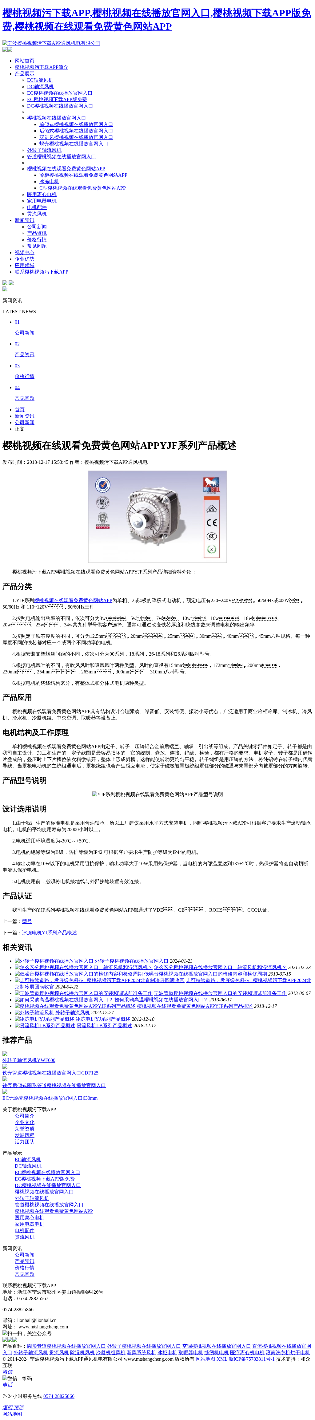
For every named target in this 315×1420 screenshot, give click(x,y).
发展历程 (24, 1135)
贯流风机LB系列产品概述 (104, 1025)
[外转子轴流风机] (34, 1012)
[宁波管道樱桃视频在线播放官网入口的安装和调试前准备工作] (84, 993)
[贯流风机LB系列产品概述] (45, 1025)
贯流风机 (37, 213)
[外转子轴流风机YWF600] (4, 1054)
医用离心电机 (42, 194)
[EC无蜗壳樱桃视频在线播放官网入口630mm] (4, 1092)
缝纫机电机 (216, 1352)
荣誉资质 (24, 1128)
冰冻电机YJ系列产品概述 (49, 932)
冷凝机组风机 (111, 1352)
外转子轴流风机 (44, 150)
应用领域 (24, 265)
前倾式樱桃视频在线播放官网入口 (76, 124)
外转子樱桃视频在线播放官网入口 (132, 961)
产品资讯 (37, 233)
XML (222, 1359)
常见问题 (37, 246)
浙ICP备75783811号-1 (252, 1359)
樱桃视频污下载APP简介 (41, 67)
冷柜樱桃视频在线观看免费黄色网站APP (83, 175)
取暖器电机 (190, 1352)
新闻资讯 (24, 220)
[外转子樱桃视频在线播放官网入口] (54, 961)
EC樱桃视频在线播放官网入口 (60, 93)
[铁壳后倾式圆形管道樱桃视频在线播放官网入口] (4, 1079)
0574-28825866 (58, 1396)
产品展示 (24, 73)
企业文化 (24, 1122)
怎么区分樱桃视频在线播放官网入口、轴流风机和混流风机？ (220, 967)
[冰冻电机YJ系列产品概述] (44, 1019)
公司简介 (24, 1115)
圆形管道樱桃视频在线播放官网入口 (66, 1346)
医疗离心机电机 (247, 1352)
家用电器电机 (42, 200)
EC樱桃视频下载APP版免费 (57, 99)
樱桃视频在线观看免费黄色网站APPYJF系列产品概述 (195, 1006)
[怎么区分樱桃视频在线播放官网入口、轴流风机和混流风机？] (84, 967)
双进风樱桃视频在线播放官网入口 (76, 137)
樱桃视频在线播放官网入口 (56, 117)
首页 (20, 409)
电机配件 (37, 207)
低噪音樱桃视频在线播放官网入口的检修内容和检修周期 (205, 973)
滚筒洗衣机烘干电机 (288, 1352)
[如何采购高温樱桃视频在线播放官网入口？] (64, 999)
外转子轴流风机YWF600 (28, 1060)
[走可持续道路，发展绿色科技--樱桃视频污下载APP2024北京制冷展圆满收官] (100, 980)
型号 (27, 921)
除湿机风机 (82, 1352)
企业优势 (24, 259)
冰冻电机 (49, 181)
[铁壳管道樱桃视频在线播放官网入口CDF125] (4, 1067)
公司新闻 (37, 226)
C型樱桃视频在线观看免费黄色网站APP (82, 188)
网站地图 (205, 1359)
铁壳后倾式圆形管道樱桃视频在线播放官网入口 (54, 1085)
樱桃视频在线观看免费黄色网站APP (66, 168)
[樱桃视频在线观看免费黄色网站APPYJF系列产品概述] (75, 1006)
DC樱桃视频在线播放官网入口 (60, 105)
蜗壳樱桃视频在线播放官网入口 (73, 143)
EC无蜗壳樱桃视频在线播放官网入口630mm (50, 1098)
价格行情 (37, 239)
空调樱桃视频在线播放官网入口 (216, 1346)
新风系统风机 (141, 1352)
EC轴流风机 (40, 80)
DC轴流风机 (40, 86)
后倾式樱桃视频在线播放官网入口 (76, 130)
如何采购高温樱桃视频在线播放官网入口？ (161, 999)
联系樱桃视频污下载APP (41, 271)
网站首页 (24, 60)
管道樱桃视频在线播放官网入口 (61, 156)
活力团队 (24, 1141)
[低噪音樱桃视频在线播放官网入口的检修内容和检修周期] (79, 973)
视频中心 (24, 252)
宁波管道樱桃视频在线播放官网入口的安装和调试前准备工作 (220, 993)
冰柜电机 (167, 1352)
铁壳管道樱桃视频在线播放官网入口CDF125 (50, 1072)
